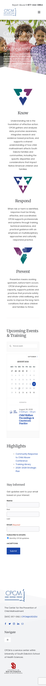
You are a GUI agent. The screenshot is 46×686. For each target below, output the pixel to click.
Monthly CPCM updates (19, 538)
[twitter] (10, 624)
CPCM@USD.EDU (29, 616)
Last (8, 519)
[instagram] (14, 624)
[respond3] (23, 176)
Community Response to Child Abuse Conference (27, 457)
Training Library (23, 464)
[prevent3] (23, 247)
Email (13, 524)
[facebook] (5, 624)
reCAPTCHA (12, 543)
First (8, 509)
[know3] (23, 88)
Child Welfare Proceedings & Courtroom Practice (26, 419)
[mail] (22, 624)
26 (19, 388)
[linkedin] (18, 624)
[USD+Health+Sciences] (13, 663)
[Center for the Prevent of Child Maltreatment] (9, 7)
